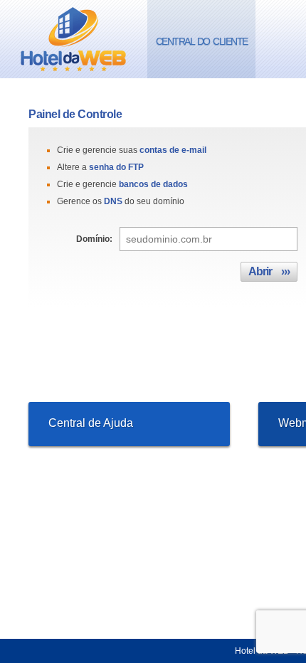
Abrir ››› (269, 271)
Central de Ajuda (90, 423)
